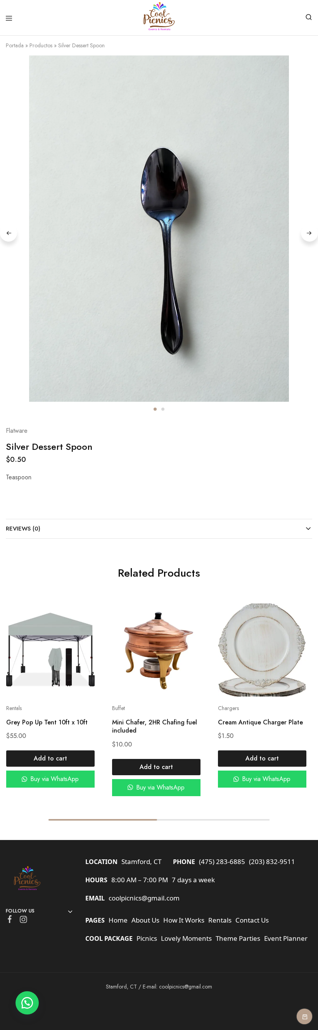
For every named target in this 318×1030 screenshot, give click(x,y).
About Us (145, 920)
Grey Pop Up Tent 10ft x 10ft (46, 722)
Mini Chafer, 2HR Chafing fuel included (154, 726)
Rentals (13, 708)
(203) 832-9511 (272, 861)
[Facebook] (10, 920)
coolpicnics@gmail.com (144, 898)
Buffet (118, 708)
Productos (40, 45)
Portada (15, 45)
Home (118, 920)
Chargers (228, 708)
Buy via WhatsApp (53, 778)
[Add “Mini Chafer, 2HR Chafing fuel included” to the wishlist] (186, 629)
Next (309, 233)
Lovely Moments (186, 938)
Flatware (17, 430)
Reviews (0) (23, 528)
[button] (50, 758)
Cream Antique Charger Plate (260, 722)
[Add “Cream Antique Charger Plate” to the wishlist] (292, 629)
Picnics (147, 938)
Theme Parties (238, 938)
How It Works (183, 920)
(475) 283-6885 (222, 861)
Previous (8, 233)
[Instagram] (23, 921)
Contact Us (252, 920)
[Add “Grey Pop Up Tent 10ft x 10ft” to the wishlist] (80, 629)
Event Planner (286, 938)
